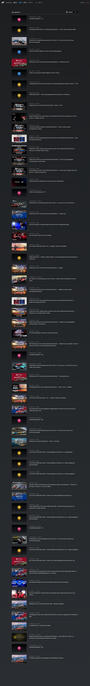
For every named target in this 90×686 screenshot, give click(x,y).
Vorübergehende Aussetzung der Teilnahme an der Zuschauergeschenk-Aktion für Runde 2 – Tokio (53, 83)
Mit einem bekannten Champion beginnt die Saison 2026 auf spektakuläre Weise (49, 224)
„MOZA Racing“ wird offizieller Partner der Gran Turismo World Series (46, 181)
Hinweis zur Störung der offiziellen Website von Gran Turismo (44, 73)
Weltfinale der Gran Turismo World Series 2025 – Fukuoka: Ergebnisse (46, 603)
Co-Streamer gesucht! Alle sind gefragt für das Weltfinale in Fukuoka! (46, 658)
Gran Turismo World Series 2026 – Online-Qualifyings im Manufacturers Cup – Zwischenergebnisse (53, 549)
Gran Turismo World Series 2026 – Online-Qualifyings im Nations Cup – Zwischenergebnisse (52, 473)
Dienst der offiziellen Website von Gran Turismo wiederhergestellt (45, 51)
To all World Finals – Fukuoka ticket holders (40, 625)
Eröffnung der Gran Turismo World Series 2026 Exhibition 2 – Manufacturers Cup (49, 62)
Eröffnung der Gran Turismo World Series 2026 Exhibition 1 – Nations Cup (47, 213)
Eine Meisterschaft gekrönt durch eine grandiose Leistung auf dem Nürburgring (48, 582)
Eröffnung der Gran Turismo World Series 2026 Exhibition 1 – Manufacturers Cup (49, 376)
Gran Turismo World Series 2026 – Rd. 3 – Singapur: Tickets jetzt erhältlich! (48, 246)
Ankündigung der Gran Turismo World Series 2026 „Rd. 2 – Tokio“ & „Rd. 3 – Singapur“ (50, 387)
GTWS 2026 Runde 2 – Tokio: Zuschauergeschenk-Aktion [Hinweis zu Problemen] (49, 94)
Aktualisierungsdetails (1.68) (36, 419)
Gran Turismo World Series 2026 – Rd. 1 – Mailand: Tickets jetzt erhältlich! (47, 398)
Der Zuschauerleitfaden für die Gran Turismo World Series (43, 333)
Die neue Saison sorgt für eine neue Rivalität (40, 235)
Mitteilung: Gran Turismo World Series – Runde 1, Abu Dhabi (44, 441)
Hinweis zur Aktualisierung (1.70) (37, 192)
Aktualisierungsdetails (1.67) (36, 528)
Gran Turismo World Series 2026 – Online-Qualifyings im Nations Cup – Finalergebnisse (50, 452)
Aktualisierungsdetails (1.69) (36, 354)
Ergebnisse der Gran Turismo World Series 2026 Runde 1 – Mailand (46, 268)
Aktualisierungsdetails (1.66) (36, 647)
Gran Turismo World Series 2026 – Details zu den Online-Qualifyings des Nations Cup (50, 495)
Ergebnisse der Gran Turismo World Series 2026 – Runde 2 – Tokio (45, 105)
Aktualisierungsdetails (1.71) (36, 18)
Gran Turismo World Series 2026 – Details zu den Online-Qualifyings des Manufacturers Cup (52, 560)
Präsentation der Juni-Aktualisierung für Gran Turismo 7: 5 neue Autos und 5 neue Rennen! (51, 203)
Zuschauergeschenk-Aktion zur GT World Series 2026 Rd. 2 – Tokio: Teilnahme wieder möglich (52, 29)
